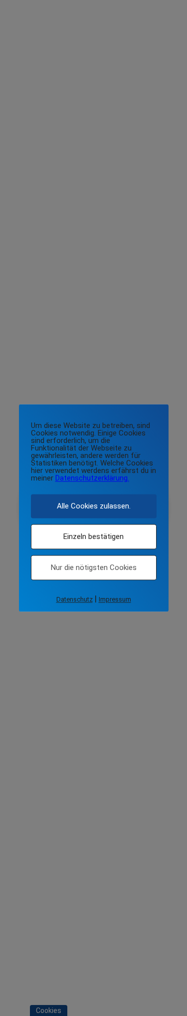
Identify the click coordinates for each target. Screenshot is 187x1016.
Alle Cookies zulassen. (94, 506)
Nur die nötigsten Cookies (94, 567)
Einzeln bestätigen (93, 536)
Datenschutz (74, 599)
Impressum (115, 599)
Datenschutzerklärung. (92, 478)
